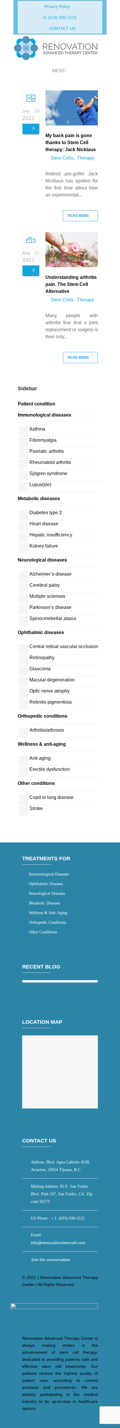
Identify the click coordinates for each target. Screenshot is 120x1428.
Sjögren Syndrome (48, 473)
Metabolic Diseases (39, 498)
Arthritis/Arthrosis (46, 730)
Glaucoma (40, 668)
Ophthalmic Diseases (41, 632)
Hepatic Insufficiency (50, 534)
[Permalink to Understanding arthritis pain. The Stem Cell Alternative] (71, 265)
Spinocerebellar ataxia (52, 618)
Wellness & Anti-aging (42, 744)
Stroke (36, 808)
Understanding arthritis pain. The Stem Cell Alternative (71, 284)
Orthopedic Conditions (42, 716)
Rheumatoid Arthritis (50, 462)
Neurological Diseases (42, 559)
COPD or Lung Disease (51, 797)
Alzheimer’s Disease (50, 573)
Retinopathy (41, 657)
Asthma (37, 428)
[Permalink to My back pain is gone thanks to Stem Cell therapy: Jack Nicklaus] (71, 123)
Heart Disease (43, 523)
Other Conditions (36, 783)
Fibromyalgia (43, 440)
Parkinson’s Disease (50, 607)
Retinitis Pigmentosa (50, 702)
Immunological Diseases (44, 414)
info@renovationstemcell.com (58, 1242)
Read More (78, 216)
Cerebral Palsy (44, 585)
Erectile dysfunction (49, 769)
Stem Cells (62, 158)
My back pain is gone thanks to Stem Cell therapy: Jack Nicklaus (70, 142)
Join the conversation (50, 1259)
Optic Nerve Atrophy (49, 690)
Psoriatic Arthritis (46, 451)
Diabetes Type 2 (45, 512)
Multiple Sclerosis (47, 596)
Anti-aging (40, 758)
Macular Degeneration (52, 679)
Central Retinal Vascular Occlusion (63, 646)
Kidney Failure (43, 545)
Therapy (85, 158)
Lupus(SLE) (40, 484)
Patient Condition (36, 403)
